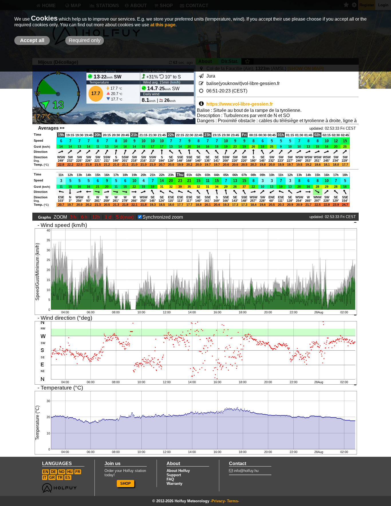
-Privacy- (218, 501)
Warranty (174, 483)
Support (174, 475)
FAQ (170, 479)
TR (60, 477)
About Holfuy (178, 471)
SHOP (125, 483)
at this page (162, 24)
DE (53, 472)
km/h (175, 82)
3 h (73, 217)
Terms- (233, 501)
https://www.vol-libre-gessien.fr (239, 104)
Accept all (32, 40)
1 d (108, 217)
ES (67, 477)
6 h (84, 217)
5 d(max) (125, 217)
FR (77, 472)
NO (61, 472)
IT (44, 477)
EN (45, 472)
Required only (84, 40)
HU (69, 472)
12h (96, 217)
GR (52, 477)
